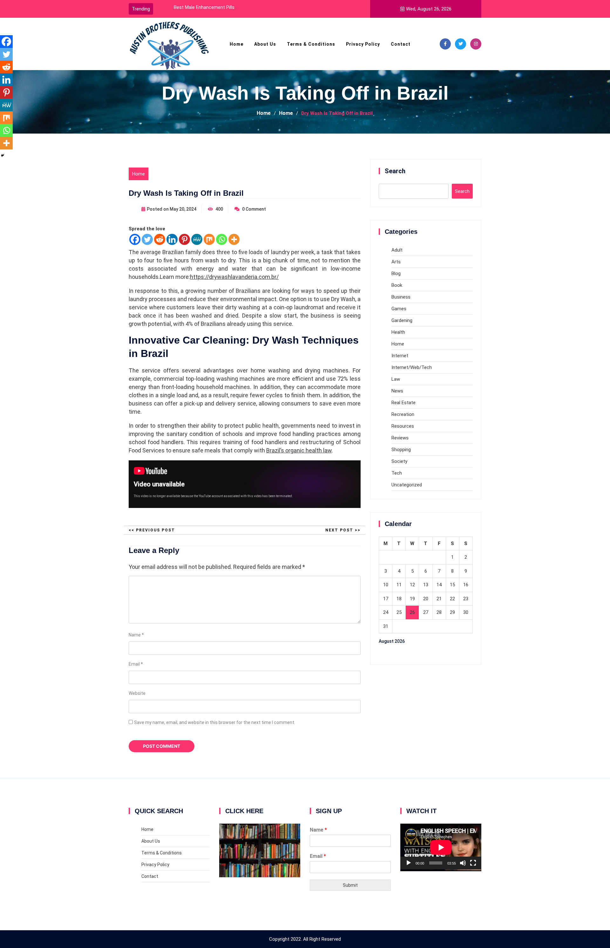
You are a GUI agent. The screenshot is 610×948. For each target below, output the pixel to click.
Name (136, 634)
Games (398, 309)
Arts (396, 262)
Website (137, 693)
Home (236, 44)
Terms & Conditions (311, 44)
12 (412, 585)
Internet (399, 356)
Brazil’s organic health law (299, 450)
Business (400, 297)
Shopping (401, 449)
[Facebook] (445, 43)
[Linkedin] (172, 239)
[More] (234, 239)
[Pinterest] (184, 239)
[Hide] (2, 155)
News (397, 391)
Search (395, 171)
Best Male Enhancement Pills (204, 7)
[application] (440, 846)
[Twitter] (460, 43)
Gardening (401, 320)
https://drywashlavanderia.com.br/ (234, 276)
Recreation (402, 414)
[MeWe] (196, 239)
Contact (400, 44)
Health (398, 332)
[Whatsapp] (221, 239)
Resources (402, 426)
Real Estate (403, 402)
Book (396, 285)
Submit (350, 885)
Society (399, 461)
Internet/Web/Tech (411, 367)
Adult (397, 250)
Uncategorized (406, 485)
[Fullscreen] (473, 863)
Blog (396, 273)
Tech (396, 473)
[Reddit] (159, 239)
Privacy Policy (363, 44)
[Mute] (463, 863)
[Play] (408, 863)
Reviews (400, 438)
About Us (265, 44)
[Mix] (209, 239)
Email (136, 664)
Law (395, 379)
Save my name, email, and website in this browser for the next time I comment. (214, 722)
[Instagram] (475, 43)
